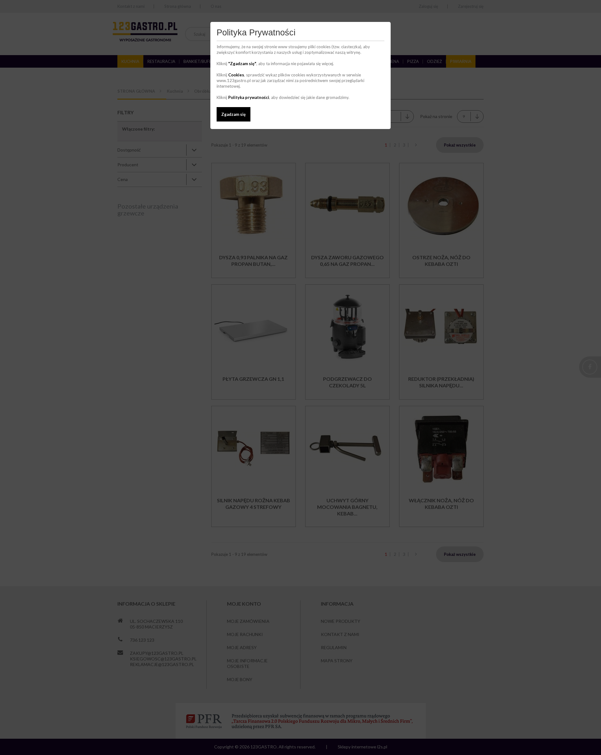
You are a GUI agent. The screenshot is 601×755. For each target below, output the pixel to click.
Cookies (236, 74)
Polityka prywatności (248, 97)
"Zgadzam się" (242, 63)
